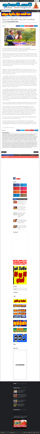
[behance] (13, 1)
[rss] (11, 1)
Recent (15, 199)
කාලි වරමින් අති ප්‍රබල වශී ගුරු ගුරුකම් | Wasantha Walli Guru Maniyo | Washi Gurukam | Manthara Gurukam (22, 221)
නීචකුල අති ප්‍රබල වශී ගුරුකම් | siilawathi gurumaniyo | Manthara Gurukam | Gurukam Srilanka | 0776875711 (22, 214)
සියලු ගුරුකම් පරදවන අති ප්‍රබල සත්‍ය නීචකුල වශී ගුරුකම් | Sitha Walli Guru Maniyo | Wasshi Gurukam (22, 227)
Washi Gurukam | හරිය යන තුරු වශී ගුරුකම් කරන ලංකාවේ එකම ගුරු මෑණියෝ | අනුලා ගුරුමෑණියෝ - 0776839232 (22, 202)
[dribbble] (10, 1)
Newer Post (4, 152)
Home (3, 17)
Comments (25, 199)
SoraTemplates (6, 432)
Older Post (36, 152)
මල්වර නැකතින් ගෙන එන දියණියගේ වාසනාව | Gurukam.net (22, 401)
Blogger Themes (17, 432)
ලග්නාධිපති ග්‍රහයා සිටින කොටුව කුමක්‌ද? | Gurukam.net (22, 391)
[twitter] (3, 1)
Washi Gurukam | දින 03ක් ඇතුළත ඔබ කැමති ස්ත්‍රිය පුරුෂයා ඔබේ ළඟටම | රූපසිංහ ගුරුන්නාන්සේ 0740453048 (22, 208)
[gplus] (5, 1)
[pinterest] (6, 1)
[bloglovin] (8, 1)
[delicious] (17, 1)
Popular (20, 199)
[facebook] (1, 1)
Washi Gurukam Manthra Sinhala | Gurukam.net (21, 405)
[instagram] (15, 1)
